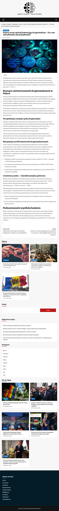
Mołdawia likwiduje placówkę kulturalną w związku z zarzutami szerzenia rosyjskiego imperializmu (15, 294)
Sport (4, 366)
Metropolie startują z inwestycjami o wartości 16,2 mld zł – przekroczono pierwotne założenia (41, 265)
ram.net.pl (5, 485)
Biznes (4, 350)
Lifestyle (5, 356)
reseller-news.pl (6, 489)
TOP (4, 375)
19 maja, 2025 (7, 37)
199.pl (4, 480)
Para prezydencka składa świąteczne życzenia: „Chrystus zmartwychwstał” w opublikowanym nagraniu (27, 338)
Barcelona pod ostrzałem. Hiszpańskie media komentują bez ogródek (21, 334)
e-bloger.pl (5, 494)
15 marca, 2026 (7, 267)
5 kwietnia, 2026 (8, 465)
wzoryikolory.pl (6, 499)
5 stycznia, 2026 (7, 298)
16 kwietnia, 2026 (36, 408)
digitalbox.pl (5, 492)
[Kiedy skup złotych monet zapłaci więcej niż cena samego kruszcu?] (15, 253)
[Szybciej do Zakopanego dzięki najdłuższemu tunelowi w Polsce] (15, 421)
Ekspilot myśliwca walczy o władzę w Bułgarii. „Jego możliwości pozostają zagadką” (24, 328)
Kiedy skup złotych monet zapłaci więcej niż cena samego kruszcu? (15, 264)
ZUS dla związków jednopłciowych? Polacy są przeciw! (17, 325)
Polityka (5, 363)
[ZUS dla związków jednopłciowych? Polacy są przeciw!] (15, 392)
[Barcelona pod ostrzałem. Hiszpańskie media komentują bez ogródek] (43, 421)
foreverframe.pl (6, 487)
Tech (4, 372)
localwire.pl (5, 496)
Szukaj (4, 304)
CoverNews (26, 508)
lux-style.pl (5, 482)
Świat (4, 369)
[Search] (56, 19)
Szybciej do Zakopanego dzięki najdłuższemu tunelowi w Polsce (19, 331)
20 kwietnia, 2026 (8, 406)
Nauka (4, 359)
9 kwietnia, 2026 (36, 436)
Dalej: (43, 232)
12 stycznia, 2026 (36, 269)
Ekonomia (6, 30)
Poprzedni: (15, 231)
